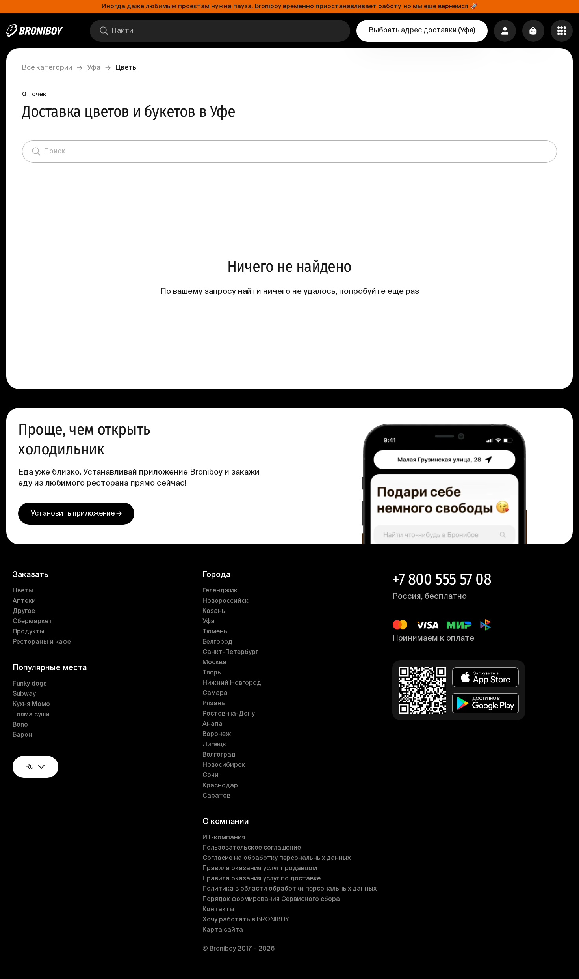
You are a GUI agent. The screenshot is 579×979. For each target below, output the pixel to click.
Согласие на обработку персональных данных (276, 858)
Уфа (93, 67)
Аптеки (24, 601)
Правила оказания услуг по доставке (261, 879)
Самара (215, 693)
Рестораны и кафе (42, 642)
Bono (20, 725)
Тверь (211, 673)
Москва (214, 663)
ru (29, 766)
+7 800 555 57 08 (442, 579)
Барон (22, 735)
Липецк (214, 745)
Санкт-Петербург (230, 652)
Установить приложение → (76, 513)
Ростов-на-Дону (228, 714)
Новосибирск (223, 765)
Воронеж (216, 734)
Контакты (218, 909)
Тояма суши (31, 715)
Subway (24, 694)
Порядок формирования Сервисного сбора (271, 899)
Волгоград (219, 755)
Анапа (212, 724)
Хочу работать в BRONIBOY (245, 920)
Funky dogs (30, 684)
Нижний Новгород (231, 683)
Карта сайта (222, 930)
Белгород (217, 642)
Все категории (47, 67)
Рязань (213, 704)
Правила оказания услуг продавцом (259, 868)
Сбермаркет (32, 621)
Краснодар (220, 786)
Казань (213, 611)
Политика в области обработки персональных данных (289, 889)
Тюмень (214, 632)
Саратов (216, 796)
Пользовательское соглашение (251, 848)
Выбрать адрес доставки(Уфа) (422, 30)
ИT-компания (223, 838)
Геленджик (220, 591)
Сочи (210, 775)
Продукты (29, 632)
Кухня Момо (31, 704)
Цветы (23, 591)
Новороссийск (225, 601)
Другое (24, 611)
